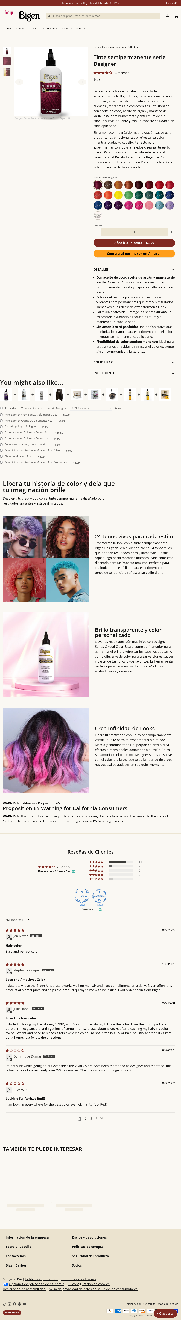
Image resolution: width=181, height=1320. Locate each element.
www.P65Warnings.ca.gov (104, 821)
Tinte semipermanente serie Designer (36, 408)
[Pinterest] (19, 1304)
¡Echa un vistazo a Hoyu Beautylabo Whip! (86, 3)
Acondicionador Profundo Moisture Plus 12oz (32, 450)
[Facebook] (14, 1304)
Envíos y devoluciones (89, 1237)
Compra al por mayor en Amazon (134, 253)
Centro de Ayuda (72, 28)
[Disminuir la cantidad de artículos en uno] (97, 232)
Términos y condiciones (78, 1279)
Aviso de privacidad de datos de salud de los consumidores (93, 1289)
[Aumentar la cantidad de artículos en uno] (171, 232)
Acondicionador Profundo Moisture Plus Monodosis (36, 462)
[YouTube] (24, 1304)
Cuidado (21, 28)
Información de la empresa (27, 1237)
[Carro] (174, 16)
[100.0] (82, 896)
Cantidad (98, 225)
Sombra (105, 177)
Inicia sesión (172, 3)
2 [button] (85, 1118)
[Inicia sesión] (166, 16)
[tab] (7, 51)
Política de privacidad (41, 1279)
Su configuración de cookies (89, 1284)
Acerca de (49, 28)
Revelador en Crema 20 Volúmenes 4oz (28, 420)
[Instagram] (9, 1304)
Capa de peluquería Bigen (20, 426)
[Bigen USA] (22, 16)
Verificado (89, 909)
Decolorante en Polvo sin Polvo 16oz (27, 432)
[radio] (98, 184)
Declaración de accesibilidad (24, 1289)
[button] (51, 83)
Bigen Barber (16, 1265)
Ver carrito (149, 1304)
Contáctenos (16, 1256)
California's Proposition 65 (85, 812)
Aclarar (34, 28)
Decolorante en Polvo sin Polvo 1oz (26, 438)
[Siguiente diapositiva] (82, 82)
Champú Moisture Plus (18, 456)
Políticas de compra (87, 1247)
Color (9, 28)
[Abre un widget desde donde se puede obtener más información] (165, 1313)
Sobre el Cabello (18, 1247)
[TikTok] (4, 1304)
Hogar (97, 47)
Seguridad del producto (90, 1256)
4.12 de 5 (63, 867)
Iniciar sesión (134, 1304)
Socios (77, 1265)
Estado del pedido (167, 1304)
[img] (15, 930)
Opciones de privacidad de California (36, 1284)
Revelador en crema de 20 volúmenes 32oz (31, 414)
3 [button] (91, 1118)
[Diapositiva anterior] (19, 82)
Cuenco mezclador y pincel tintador (26, 444)
